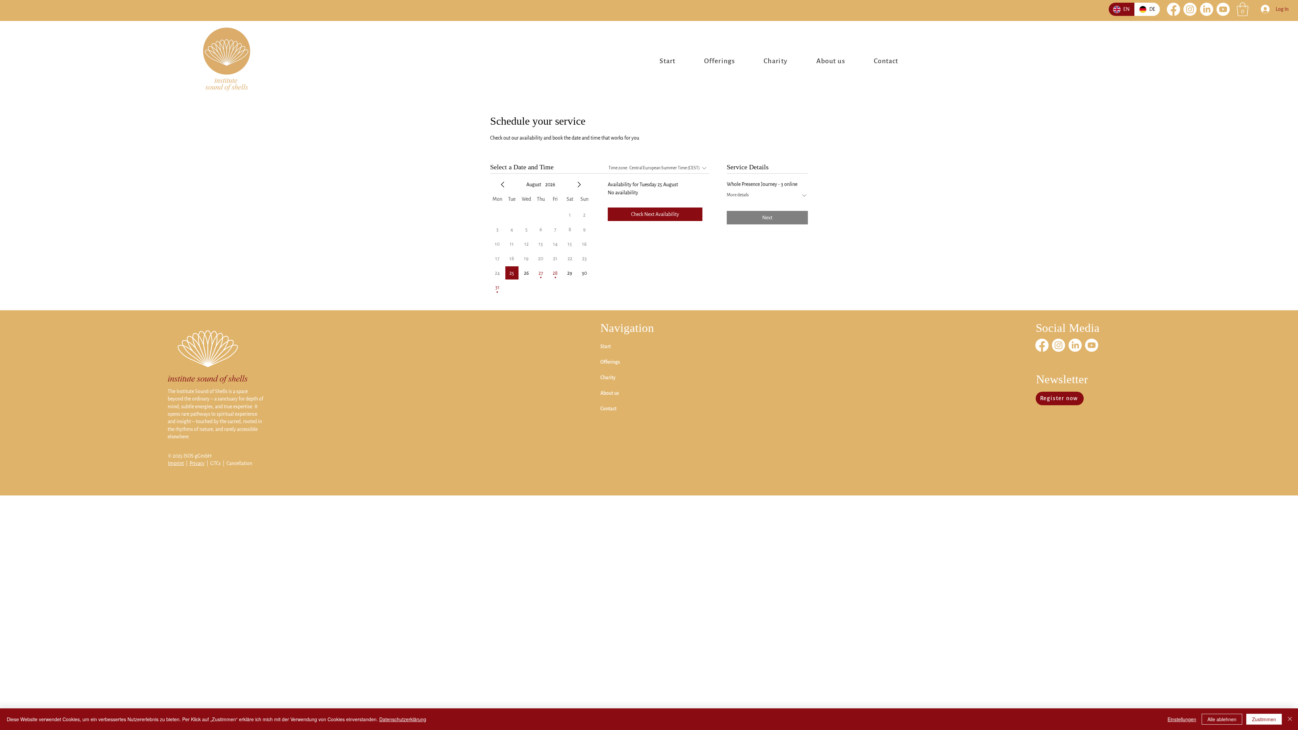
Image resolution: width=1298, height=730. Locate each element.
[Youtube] (1223, 9)
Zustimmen (1264, 719)
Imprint (176, 463)
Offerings (610, 362)
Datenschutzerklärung (402, 719)
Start (605, 346)
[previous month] (503, 184)
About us (609, 393)
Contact (608, 408)
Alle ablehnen (1221, 719)
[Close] (1290, 719)
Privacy (197, 463)
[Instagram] (1190, 9)
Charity (608, 377)
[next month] (579, 184)
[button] (1242, 9)
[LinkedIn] (1206, 9)
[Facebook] (1173, 9)
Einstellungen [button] (1182, 719)
